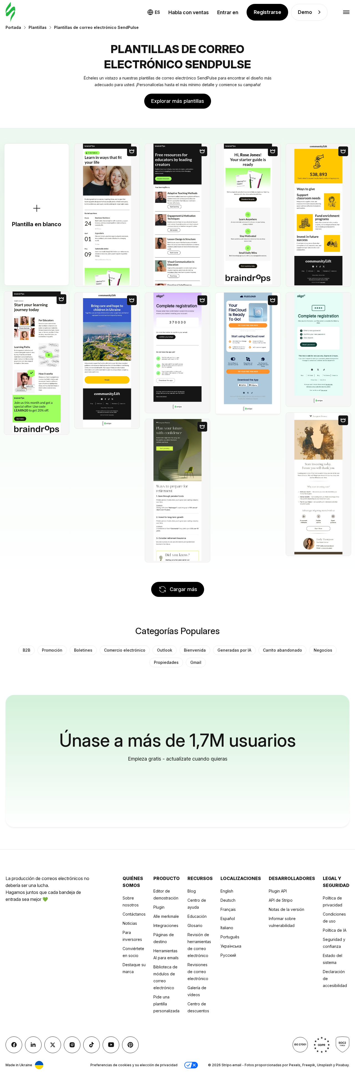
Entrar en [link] (227, 12)
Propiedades (166, 662)
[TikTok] (91, 1044)
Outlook (164, 650)
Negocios (323, 650)
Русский (228, 955)
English (226, 891)
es (157, 12)
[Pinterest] (130, 1044)
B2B (26, 650)
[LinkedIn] (33, 1044)
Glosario (194, 925)
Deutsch (227, 900)
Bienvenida (195, 650)
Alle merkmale (166, 916)
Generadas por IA (234, 650)
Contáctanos (134, 914)
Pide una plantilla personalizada (166, 1004)
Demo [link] (305, 12)
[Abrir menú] (346, 12)
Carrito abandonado (282, 650)
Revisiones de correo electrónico (197, 971)
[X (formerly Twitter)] (52, 1044)
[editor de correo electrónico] (10, 12)
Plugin (158, 907)
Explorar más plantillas (177, 101)
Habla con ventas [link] (188, 12)
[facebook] (14, 1044)
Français (228, 909)
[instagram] (72, 1044)
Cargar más (183, 589)
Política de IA (334, 930)
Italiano (226, 927)
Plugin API (278, 891)
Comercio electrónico (124, 650)
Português (229, 937)
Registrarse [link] (267, 12)
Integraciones (165, 925)
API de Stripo (281, 900)
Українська (230, 946)
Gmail (195, 662)
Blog (191, 891)
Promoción (52, 650)
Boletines (83, 650)
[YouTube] (111, 1044)
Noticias (130, 923)
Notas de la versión (286, 909)
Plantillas (38, 27)
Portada (13, 27)
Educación (197, 916)
